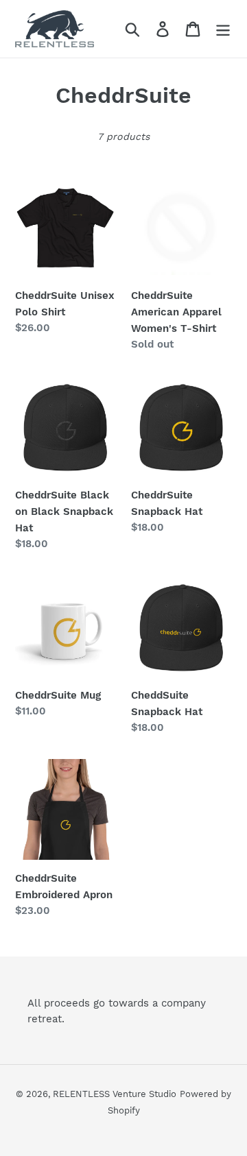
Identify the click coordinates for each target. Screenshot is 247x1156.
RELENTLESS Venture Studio (114, 1094)
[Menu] (223, 29)
